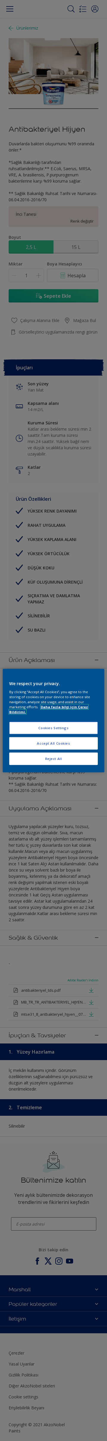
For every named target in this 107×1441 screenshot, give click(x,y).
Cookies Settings (53, 728)
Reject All (53, 758)
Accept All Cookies (53, 743)
